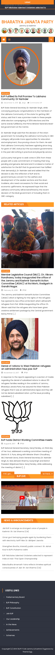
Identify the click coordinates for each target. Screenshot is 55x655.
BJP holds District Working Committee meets (26, 439)
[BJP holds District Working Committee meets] (27, 417)
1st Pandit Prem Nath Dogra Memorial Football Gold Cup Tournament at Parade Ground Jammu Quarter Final (48, 473)
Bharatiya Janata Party (27, 22)
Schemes (10, 635)
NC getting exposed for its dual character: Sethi (9, 473)
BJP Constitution (13, 608)
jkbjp (24, 103)
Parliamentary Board (15, 597)
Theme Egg (27, 652)
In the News (11, 624)
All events (5, 93)
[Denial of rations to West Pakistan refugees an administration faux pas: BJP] (27, 338)
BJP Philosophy (12, 602)
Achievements (12, 630)
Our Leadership (13, 619)
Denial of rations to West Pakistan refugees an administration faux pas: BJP (26, 367)
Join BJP (9, 613)
